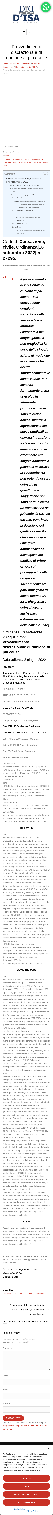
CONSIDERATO (22, 224)
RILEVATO (20, 220)
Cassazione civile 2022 (26, 67)
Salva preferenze (26, 1503)
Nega (26, 1486)
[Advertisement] (26, 114)
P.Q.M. (19, 227)
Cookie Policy (19, 1509)
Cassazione (31, 241)
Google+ (18, 1294)
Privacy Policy (32, 1511)
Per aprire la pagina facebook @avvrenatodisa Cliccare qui (31, 232)
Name (5, 1376)
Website (6, 1403)
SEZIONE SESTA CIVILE (25, 211)
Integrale (20, 198)
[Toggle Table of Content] (44, 174)
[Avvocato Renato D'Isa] (26, 14)
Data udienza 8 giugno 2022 (24, 195)
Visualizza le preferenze (26, 1494)
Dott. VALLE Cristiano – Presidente (27, 214)
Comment (7, 1348)
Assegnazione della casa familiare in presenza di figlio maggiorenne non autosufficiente (27, 1309)
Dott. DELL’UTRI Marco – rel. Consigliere (29, 217)
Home (5, 64)
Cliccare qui (10, 1276)
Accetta (27, 1478)
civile (8, 247)
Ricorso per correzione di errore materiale (28, 1321)
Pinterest (39, 1294)
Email (5, 1389)
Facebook (7, 1294)
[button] (48, 1448)
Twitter (29, 1294)
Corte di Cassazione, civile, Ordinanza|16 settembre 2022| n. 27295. (24, 180)
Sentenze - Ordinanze (20, 64)
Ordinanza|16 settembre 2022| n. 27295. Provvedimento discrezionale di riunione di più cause (26, 188)
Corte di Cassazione (32, 159)
